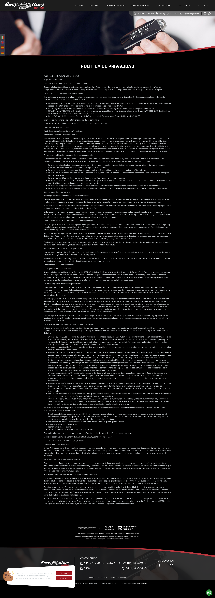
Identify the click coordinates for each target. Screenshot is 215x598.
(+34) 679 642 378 (136, 568)
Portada (79, 6)
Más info (64, 578)
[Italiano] (2, 37)
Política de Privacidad (118, 577)
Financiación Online (140, 6)
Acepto (63, 573)
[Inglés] (2, 42)
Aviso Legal (102, 577)
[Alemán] (2, 53)
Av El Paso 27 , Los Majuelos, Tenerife (102, 563)
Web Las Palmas (142, 583)
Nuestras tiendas (164, 6)
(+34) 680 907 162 (137, 563)
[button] (209, 592)
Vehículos (93, 6)
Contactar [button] (201, 6)
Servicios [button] (183, 6)
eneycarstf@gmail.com (191, 14)
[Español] (2, 47)
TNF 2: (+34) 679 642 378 (168, 14)
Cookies (92, 577)
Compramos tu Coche (115, 6)
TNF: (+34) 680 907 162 (145, 14)
